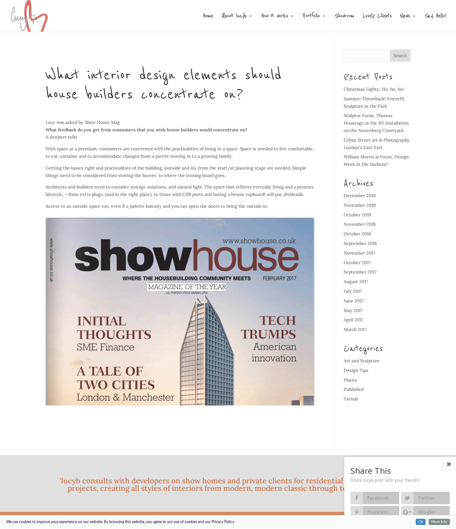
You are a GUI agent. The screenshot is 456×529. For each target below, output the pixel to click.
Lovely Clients (377, 17)
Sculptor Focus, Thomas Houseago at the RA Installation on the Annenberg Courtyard (376, 123)
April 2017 (354, 320)
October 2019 (357, 215)
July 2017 (353, 291)
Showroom (344, 17)
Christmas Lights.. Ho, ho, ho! (374, 89)
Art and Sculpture (362, 361)
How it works (274, 17)
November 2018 (360, 224)
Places (350, 380)
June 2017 (354, 301)
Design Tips (356, 370)
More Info (439, 522)
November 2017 (359, 253)
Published (354, 389)
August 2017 (356, 281)
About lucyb (234, 17)
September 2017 (360, 272)
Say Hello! (435, 17)
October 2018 (357, 234)
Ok (420, 522)
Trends (351, 399)
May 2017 (353, 310)
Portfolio (311, 17)
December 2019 (360, 195)
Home (208, 17)
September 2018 (360, 243)
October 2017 (357, 262)
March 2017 (355, 329)
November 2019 (360, 205)
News (405, 17)
